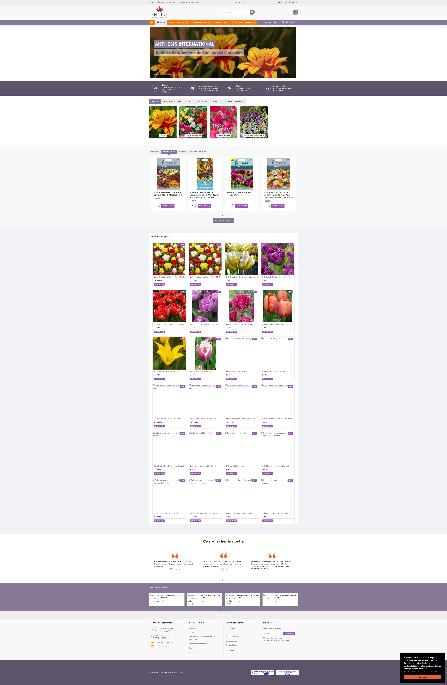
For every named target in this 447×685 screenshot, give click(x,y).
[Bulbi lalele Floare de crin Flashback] (169, 353)
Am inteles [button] (423, 677)
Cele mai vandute (198, 152)
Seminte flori (201, 101)
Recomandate (169, 152)
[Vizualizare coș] (295, 12)
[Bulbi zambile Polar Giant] (241, 448)
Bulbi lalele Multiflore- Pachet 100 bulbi (168, 419)
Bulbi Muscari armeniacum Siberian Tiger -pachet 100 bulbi (278, 466)
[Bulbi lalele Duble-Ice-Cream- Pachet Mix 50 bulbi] (169, 259)
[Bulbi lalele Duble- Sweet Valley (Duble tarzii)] (241, 259)
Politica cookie (410, 672)
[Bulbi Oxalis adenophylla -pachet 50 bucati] (277, 400)
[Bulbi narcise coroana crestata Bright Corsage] (277, 495)
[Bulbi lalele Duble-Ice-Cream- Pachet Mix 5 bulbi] (205, 259)
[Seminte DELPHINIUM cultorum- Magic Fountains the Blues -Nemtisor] (193, 599)
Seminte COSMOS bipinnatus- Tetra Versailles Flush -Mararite (172, 595)
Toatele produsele (222, 220)
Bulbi (163, 135)
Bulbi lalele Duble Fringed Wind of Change (241, 324)
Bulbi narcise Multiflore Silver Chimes (203, 466)
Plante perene (223, 135)
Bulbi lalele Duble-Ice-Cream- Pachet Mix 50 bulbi (170, 277)
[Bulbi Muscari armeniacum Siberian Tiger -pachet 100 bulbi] (277, 448)
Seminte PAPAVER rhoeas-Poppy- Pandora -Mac (240, 193)
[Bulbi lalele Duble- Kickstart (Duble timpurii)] (205, 306)
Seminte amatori (193, 135)
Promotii (155, 152)
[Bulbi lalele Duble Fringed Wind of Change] (241, 306)
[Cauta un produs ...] (252, 12)
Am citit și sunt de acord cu (276, 639)
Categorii (155, 101)
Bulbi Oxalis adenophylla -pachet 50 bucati (277, 419)
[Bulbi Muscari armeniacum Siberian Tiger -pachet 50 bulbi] (169, 495)
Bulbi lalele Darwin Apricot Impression (275, 324)
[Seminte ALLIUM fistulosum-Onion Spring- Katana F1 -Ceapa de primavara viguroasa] (268, 598)
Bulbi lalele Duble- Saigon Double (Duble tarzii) (278, 277)
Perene (213, 101)
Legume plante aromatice (233, 101)
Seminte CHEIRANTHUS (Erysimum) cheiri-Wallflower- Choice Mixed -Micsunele (204, 195)
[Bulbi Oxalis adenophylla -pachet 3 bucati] (169, 448)
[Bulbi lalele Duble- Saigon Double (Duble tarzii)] (277, 259)
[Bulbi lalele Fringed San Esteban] (205, 353)
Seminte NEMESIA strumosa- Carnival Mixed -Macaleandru (168, 193)
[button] (437, 671)
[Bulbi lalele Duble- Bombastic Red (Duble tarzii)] (169, 306)
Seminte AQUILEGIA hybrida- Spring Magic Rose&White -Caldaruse (248, 595)
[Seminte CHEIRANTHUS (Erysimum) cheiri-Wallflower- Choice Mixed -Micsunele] (205, 174)
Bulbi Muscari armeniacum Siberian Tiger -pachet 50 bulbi (170, 513)
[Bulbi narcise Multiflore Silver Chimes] (205, 448)
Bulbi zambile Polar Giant (235, 466)
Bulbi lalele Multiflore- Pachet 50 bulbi (203, 419)
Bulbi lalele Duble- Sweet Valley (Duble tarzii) (242, 277)
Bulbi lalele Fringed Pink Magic (237, 371)
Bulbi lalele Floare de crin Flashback (166, 371)
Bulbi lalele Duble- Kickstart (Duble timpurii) (205, 324)
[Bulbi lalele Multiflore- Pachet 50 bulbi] (205, 400)
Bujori (188, 101)
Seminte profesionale (254, 135)
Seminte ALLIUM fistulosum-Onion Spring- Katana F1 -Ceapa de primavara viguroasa (285, 595)
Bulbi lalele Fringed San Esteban (201, 371)
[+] (159, 205)
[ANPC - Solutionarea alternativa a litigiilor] (262, 672)
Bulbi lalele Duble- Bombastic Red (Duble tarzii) (170, 324)
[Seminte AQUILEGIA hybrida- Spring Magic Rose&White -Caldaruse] (230, 599)
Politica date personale (427, 672)
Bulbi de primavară (172, 101)
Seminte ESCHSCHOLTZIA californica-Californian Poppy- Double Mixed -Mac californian (278, 195)
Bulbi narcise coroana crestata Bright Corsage (278, 513)
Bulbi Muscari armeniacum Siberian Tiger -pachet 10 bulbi (206, 513)
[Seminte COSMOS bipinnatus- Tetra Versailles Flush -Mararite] (154, 598)
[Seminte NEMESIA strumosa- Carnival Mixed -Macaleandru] (168, 174)
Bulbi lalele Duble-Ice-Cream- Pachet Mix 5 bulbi (206, 277)
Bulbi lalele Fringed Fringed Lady (274, 371)
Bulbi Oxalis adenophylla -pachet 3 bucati (169, 466)
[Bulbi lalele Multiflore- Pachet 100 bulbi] (169, 400)
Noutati (182, 152)
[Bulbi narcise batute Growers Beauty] (241, 495)
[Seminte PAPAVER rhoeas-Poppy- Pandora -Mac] (242, 174)
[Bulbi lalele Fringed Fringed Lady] (277, 353)
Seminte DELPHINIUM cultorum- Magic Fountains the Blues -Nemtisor (210, 595)
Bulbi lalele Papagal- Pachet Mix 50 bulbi (240, 419)
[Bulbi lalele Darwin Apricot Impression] (277, 306)
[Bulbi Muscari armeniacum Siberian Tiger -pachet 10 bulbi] (205, 495)
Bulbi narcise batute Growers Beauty (239, 513)
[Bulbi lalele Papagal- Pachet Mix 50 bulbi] (241, 400)
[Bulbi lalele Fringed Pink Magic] (241, 353)
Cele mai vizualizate (158, 588)
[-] (159, 207)
